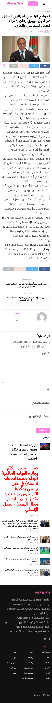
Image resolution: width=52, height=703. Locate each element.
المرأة (48, 673)
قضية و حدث (11, 663)
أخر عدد (33, 4)
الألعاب (47, 668)
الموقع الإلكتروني (39, 416)
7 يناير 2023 (28, 31)
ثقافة (48, 678)
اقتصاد (47, 663)
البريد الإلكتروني (41, 402)
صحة (14, 652)
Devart (37, 695)
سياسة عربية (28, 673)
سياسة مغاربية (39, 11)
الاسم (47, 389)
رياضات (30, 657)
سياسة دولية (28, 668)
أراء (48, 657)
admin (41, 31)
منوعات (13, 668)
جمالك (31, 652)
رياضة (31, 663)
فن (15, 657)
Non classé (46, 652)
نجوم (14, 673)
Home (48, 11)
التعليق (45, 353)
